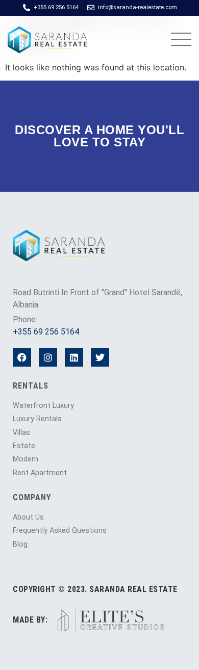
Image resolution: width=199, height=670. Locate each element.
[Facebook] (22, 357)
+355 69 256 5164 (46, 332)
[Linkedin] (74, 357)
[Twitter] (100, 357)
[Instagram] (48, 357)
